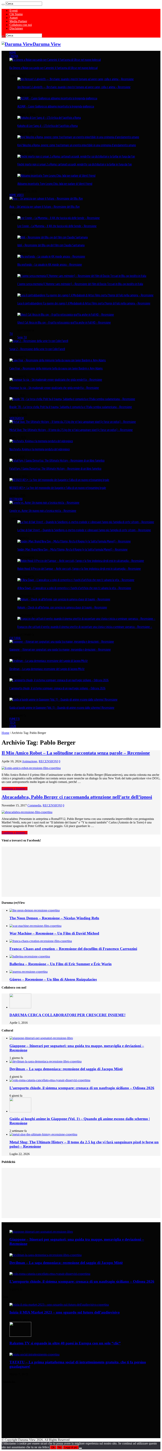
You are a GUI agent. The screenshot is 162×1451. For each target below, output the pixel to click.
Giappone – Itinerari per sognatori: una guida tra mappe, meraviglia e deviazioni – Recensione (60, 649)
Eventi (13, 10)
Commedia (34, 805)
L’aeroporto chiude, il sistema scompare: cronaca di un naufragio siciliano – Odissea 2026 (57, 688)
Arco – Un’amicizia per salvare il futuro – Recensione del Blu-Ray (44, 206)
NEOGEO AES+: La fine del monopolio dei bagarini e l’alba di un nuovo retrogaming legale (57, 488)
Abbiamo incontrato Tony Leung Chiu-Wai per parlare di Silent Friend (54, 183)
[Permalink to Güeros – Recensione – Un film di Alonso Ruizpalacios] (28, 971)
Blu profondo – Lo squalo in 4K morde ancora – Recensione (49, 264)
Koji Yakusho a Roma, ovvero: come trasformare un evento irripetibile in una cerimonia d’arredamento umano (76, 145)
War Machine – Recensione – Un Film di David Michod (54, 933)
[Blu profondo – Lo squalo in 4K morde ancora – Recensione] (51, 256)
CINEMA (13, 56)
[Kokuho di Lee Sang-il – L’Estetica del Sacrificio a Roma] (49, 117)
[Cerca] (3, 4)
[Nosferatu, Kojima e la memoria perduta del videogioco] (41, 441)
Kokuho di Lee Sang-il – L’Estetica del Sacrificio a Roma (47, 126)
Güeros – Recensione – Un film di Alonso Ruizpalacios (53, 979)
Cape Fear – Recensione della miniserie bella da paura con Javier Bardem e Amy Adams (56, 368)
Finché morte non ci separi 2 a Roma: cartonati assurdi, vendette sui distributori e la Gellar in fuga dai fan (74, 164)
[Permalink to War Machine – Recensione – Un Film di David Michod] (35, 925)
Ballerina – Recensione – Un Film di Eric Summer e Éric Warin (60, 964)
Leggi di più (70, 1447)
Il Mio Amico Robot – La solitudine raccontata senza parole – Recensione (76, 752)
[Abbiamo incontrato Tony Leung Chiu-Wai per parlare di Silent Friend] (56, 175)
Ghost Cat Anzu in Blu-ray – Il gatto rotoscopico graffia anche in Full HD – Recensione (64, 322)
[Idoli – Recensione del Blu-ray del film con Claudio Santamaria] (52, 237)
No (59, 1447)
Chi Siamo (16, 14)
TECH (12, 722)
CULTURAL (15, 638)
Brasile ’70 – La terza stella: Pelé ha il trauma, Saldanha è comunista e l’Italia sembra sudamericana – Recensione (70, 407)
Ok (53, 1447)
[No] (80, 1448)
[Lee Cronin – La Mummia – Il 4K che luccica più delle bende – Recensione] (58, 218)
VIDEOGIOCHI (16, 418)
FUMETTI (14, 719)
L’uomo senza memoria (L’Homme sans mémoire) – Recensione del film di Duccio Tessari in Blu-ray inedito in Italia (80, 284)
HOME (12, 52)
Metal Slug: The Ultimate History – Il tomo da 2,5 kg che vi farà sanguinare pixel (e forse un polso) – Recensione (71, 430)
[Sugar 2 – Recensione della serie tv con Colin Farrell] (38, 341)
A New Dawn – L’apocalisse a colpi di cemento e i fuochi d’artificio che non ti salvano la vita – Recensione (74, 588)
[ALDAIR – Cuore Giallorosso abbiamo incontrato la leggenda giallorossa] (57, 98)
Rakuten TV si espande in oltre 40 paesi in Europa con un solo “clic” (65, 1343)
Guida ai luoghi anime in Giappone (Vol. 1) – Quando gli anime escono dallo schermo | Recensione (61, 707)
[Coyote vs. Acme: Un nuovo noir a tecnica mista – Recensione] (44, 502)
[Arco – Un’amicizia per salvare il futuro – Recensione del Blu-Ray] (46, 198)
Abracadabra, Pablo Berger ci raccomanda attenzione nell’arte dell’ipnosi (77, 797)
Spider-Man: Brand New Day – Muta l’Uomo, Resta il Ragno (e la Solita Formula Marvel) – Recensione (72, 549)
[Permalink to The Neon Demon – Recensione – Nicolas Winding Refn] (34, 910)
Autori (13, 17)
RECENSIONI (16, 499)
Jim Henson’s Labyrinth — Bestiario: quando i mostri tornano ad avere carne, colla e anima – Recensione (74, 87)
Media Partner (18, 21)
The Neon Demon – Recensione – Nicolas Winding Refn (54, 918)
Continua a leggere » (14, 788)
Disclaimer (16, 28)
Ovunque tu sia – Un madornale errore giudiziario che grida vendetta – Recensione (54, 387)
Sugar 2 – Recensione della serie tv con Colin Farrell (37, 349)
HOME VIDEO (16, 195)
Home (5, 732)
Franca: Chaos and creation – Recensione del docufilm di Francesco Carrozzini (73, 949)
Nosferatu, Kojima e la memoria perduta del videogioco (39, 449)
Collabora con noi (20, 24)
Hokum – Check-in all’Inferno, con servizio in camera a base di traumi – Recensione (62, 607)
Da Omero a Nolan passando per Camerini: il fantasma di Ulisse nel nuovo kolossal (53, 68)
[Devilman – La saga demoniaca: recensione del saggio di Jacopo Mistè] (48, 661)
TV (11, 334)
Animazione (29, 761)
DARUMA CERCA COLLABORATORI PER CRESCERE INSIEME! (67, 1015)
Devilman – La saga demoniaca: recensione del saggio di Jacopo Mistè (47, 669)
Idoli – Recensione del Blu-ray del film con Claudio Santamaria (51, 245)
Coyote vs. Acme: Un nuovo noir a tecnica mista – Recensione (42, 510)
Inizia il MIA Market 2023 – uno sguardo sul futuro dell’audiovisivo (64, 1312)
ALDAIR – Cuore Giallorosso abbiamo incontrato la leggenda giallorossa (55, 106)
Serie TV (22, 337)
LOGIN (12, 726)
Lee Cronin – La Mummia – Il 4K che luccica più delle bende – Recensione (57, 226)
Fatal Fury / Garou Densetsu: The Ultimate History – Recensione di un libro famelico (55, 468)
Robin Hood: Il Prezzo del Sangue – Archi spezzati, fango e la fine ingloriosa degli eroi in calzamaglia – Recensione (79, 568)
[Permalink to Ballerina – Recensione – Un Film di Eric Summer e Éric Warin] (29, 956)
